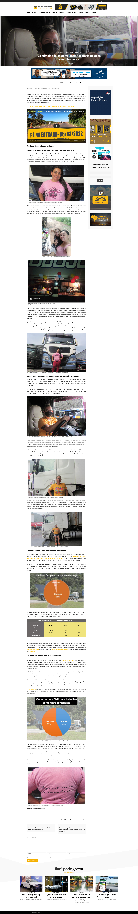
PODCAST (54, 12)
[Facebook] (99, 1)
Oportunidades (71, 12)
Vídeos (34, 12)
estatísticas (32, 689)
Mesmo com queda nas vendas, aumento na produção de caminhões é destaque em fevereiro (72, 829)
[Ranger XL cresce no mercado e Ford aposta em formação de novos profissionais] (31, 884)
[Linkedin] (80, 82)
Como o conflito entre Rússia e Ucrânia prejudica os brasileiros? (40, 828)
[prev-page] (67, 906)
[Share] (80, 141)
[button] (110, 13)
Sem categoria (77, 52)
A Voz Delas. (32, 651)
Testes (81, 12)
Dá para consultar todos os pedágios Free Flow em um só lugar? (107, 895)
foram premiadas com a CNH (60, 649)
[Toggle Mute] (72, 141)
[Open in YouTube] (82, 141)
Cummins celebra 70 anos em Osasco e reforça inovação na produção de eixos (56, 895)
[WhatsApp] (76, 82)
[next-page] (70, 906)
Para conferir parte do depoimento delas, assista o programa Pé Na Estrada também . (51, 106)
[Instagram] (101, 1)
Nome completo (100, 170)
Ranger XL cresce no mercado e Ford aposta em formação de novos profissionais (31, 895)
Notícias (61, 12)
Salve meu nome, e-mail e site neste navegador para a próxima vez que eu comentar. (46, 857)
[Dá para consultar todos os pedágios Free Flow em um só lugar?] (107, 884)
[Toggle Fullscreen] (84, 141)
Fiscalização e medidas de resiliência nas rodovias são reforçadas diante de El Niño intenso (81, 896)
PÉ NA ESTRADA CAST (44, 12)
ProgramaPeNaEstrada (35, 111)
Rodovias (71, 52)
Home (28, 12)
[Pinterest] (73, 82)
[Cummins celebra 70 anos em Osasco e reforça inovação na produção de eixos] (56, 884)
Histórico (87, 12)
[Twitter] (104, 1)
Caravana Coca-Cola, (33, 649)
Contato (94, 12)
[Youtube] (106, 1)
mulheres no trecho (68, 660)
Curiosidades (60, 52)
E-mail (100, 175)
